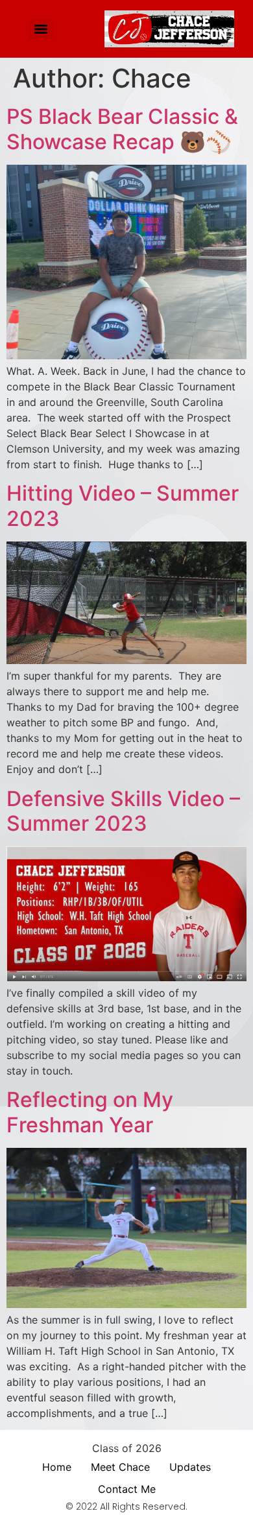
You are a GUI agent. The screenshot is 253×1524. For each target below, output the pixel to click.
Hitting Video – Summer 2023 (122, 505)
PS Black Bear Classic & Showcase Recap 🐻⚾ (122, 129)
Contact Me (127, 1488)
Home (56, 1466)
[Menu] (41, 29)
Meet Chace (120, 1466)
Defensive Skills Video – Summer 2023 (123, 811)
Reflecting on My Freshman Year (89, 1112)
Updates (190, 1466)
